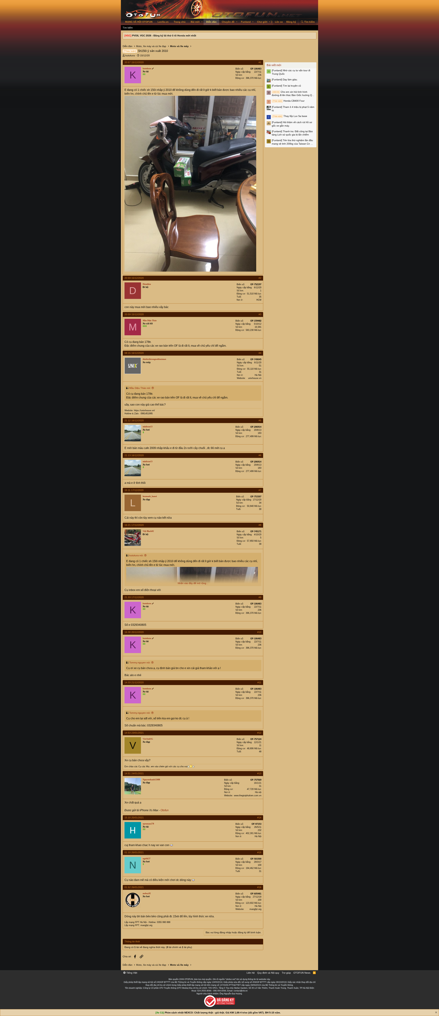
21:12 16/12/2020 (134, 420)
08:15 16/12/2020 (134, 353)
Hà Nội (258, 375)
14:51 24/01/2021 (134, 773)
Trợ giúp (286, 972)
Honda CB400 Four (289, 100)
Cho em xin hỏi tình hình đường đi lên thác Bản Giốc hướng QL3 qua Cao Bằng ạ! (293, 93)
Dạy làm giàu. (285, 79)
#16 (259, 887)
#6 (260, 455)
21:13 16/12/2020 (134, 455)
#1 (260, 62)
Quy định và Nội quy (268, 972)
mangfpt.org (255, 909)
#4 (260, 353)
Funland (246, 21)
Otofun (165, 810)
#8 (260, 525)
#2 (260, 278)
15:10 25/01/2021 (134, 817)
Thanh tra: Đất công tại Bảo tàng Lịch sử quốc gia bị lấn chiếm (292, 133)
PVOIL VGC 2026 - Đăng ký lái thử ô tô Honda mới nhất (164, 35)
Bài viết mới (274, 65)
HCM (258, 300)
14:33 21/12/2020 (134, 682)
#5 (260, 420)
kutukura (130, 55)
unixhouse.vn (254, 378)
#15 (259, 852)
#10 (259, 632)
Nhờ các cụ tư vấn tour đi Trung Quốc (291, 72)
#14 (259, 817)
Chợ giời (262, 21)
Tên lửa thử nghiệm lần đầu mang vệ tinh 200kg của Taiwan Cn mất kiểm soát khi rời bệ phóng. (293, 142)
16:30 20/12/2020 (134, 632)
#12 (259, 732)
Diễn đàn (211, 21)
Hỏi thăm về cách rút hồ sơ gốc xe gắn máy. (292, 124)
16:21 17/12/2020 (134, 525)
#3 (260, 314)
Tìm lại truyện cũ (286, 85)
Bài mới (195, 21)
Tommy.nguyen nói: (139, 662)
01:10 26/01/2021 (134, 852)
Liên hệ (251, 972)
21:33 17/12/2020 (134, 597)
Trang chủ (180, 21)
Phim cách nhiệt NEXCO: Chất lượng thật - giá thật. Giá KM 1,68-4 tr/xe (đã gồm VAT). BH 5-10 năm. (223, 1012)
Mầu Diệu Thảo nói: (140, 388)
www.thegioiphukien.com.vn (247, 795)
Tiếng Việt (131, 972)
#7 (260, 490)
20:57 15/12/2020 (134, 62)
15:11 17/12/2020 (134, 490)
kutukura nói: (136, 555)
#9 (260, 597)
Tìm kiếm (128, 27)
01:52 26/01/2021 (134, 887)
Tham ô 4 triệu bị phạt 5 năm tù (293, 109)
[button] (202, 22)
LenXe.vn (163, 21)
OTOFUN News (301, 972)
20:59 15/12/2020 (134, 278)
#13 (259, 773)
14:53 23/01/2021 (134, 732)
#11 (259, 682)
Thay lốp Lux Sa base (290, 116)
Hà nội (258, 792)
